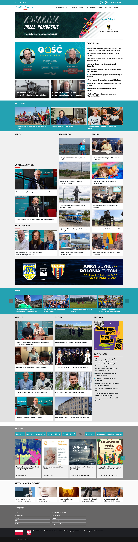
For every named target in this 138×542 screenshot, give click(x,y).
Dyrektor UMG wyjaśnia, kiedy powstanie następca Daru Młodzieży (67, 93)
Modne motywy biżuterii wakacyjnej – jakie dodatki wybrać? (111, 500)
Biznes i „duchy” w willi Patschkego (62, 127)
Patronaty (55, 518)
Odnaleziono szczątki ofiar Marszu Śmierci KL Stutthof (103, 90)
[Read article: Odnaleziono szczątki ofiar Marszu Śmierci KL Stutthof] (107, 218)
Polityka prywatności (58, 524)
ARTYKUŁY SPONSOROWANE (27, 483)
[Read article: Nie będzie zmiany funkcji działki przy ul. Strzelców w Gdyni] (74, 170)
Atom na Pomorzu (90, 7)
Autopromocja (22, 226)
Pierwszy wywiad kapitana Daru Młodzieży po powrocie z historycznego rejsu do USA (32, 343)
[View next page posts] (127, 301)
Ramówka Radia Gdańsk (59, 512)
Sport (67, 7)
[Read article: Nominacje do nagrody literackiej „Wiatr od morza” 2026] (73, 407)
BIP (16, 521)
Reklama (116, 7)
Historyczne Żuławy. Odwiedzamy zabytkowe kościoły (105, 374)
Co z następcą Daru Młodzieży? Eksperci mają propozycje (105, 365)
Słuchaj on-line (115, 2)
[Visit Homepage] (24, 7)
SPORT (18, 291)
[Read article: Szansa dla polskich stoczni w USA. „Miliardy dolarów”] (34, 382)
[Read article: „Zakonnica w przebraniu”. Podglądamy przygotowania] (73, 357)
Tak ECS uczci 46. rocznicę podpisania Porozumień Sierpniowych (35, 219)
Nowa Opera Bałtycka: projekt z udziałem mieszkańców (72, 342)
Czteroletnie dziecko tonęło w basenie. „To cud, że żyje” (104, 182)
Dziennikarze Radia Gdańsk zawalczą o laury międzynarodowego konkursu (29, 254)
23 (48, 434)
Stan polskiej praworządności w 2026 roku (106, 389)
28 (67, 434)
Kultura (81, 7)
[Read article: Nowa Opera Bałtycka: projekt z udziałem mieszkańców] (73, 331)
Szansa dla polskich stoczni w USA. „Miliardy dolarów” (32, 392)
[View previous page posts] (11, 301)
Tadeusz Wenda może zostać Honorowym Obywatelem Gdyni (101, 95)
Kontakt (17, 524)
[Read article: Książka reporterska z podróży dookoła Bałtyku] (73, 382)
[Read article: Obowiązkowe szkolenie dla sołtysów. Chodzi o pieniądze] (107, 242)
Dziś (27, 434)
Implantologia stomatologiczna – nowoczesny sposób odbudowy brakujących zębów (44, 500)
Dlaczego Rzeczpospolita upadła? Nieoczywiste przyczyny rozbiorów (106, 360)
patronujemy (110, 434)
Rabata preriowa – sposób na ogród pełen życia (106, 399)
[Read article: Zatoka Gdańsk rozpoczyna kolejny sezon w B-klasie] (56, 302)
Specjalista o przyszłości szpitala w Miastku (29, 418)
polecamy (119, 434)
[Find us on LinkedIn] (25, 2)
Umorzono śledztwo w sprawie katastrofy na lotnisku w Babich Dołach (32, 94)
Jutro (32, 434)
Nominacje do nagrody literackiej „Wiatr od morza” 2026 (72, 418)
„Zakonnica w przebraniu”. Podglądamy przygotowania (71, 367)
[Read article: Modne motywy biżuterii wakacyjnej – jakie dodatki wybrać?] (113, 492)
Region (95, 134)
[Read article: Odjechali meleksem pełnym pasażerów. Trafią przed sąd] (74, 218)
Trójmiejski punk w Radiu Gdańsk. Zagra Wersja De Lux (102, 127)
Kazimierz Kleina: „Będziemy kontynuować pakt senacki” (33, 192)
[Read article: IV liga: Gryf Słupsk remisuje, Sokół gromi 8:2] (83, 302)
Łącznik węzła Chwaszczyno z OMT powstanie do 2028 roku (106, 159)
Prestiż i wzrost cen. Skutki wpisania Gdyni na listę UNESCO (106, 370)
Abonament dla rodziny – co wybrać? (67, 500)
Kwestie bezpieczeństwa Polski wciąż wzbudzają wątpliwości (107, 384)
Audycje (74, 7)
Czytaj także (100, 354)
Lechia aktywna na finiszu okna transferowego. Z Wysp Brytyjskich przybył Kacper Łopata (26, 311)
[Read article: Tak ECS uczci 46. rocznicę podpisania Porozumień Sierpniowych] (36, 208)
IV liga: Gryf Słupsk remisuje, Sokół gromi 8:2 (81, 310)
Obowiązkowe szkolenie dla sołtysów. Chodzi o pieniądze (106, 253)
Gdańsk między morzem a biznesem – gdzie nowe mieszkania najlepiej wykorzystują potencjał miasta (23, 500)
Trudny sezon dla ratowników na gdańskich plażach (104, 80)
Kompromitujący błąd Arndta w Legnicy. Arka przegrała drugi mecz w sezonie (110, 311)
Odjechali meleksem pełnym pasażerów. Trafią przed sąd (73, 230)
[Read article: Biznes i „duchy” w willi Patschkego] (69, 117)
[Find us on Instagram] (20, 2)
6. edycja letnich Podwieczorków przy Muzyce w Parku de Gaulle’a (109, 468)
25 (56, 434)
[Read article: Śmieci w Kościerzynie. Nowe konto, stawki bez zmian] (107, 194)
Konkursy (100, 7)
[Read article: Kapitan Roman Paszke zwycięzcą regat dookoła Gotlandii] (74, 242)
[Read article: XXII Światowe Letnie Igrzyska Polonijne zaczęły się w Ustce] (32, 117)
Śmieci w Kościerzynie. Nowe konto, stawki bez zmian (102, 65)
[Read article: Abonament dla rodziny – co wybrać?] (69, 492)
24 (52, 434)
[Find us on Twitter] (18, 2)
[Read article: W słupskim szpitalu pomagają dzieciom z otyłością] (34, 357)
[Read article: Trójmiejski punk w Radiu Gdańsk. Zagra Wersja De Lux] (105, 117)
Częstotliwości (56, 515)
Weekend (39, 434)
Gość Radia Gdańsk (24, 165)
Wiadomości (59, 7)
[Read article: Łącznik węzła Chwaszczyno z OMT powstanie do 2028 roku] (107, 147)
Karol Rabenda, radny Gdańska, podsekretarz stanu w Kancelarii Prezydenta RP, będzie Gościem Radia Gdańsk (104, 49)
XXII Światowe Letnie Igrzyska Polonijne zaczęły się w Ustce (105, 76)
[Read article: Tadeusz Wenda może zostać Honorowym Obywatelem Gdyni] (74, 194)
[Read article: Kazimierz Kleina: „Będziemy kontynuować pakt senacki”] (36, 180)
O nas (16, 512)
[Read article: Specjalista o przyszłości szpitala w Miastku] (34, 407)
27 (63, 434)
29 (71, 434)
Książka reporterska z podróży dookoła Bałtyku (69, 392)
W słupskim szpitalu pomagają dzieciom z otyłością (31, 367)
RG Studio (108, 7)
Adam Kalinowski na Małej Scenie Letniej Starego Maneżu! (28, 468)
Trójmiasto (65, 134)
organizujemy (101, 434)
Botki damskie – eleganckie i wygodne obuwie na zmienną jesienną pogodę (90, 500)
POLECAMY (20, 103)
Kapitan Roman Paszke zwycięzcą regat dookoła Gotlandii (71, 253)
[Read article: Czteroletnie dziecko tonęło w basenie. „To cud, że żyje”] (107, 170)
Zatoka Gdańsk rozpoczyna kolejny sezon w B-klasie (53, 310)
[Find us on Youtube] (23, 2)
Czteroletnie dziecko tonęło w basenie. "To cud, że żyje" (103, 54)
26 (59, 434)
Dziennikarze (19, 515)
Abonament (55, 521)
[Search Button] (122, 7)
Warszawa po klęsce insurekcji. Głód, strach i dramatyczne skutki (106, 394)
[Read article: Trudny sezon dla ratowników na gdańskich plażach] (74, 147)
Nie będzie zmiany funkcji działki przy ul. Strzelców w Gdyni (104, 84)
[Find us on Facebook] (15, 2)
